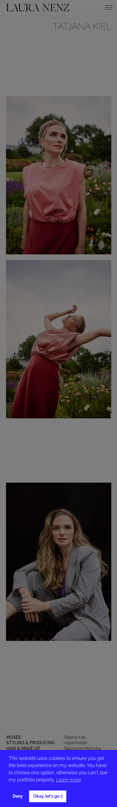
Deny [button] (18, 796)
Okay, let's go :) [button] (47, 796)
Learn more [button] (68, 780)
